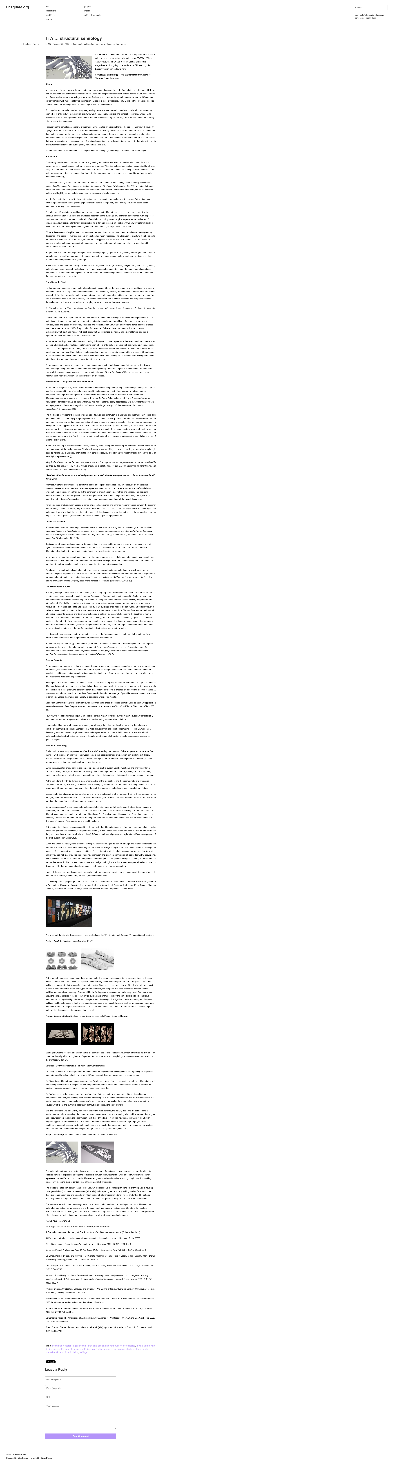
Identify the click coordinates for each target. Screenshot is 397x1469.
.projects (87, 6)
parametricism (83, 1349)
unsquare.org (17, 6)
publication (89, 43)
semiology (119, 1349)
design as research (61, 1345)
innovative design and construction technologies (111, 1345)
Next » (36, 43)
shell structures (133, 1349)
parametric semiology (64, 1349)
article (73, 43)
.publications (50, 10)
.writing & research (92, 14)
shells (146, 1349)
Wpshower (23, 1457)
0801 (50, 43)
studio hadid (52, 1352)
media (80, 43)
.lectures (49, 19)
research (99, 43)
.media (87, 10)
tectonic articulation (68, 1352)
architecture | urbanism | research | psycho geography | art (370, 16)
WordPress (46, 1457)
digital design (79, 1345)
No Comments (119, 43)
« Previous (26, 43)
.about (48, 6)
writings (107, 43)
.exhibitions (50, 14)
